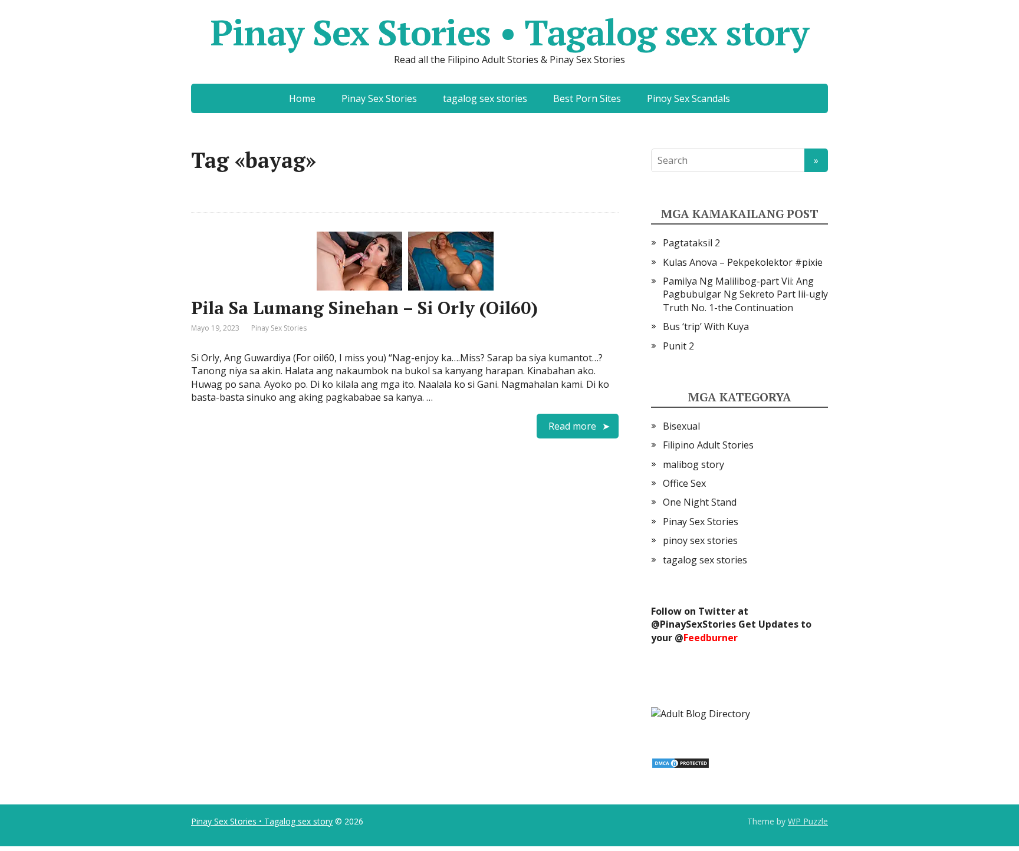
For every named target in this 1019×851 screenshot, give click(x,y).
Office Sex (684, 483)
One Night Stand (700, 502)
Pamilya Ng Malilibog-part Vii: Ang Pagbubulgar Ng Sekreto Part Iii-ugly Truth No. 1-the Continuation (745, 294)
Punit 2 (678, 345)
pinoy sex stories (700, 540)
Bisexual (681, 426)
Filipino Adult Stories (708, 444)
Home (302, 98)
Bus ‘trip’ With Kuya (706, 326)
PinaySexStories (698, 624)
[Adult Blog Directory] (700, 712)
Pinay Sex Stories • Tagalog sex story (509, 32)
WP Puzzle (808, 821)
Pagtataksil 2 (691, 242)
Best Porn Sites (587, 98)
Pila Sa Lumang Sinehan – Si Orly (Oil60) (364, 307)
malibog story (693, 464)
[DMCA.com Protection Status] (680, 762)
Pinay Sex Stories (379, 98)
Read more (572, 426)
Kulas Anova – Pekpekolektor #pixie (743, 262)
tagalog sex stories (485, 98)
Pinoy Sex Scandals (688, 98)
